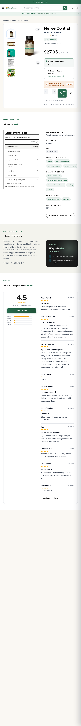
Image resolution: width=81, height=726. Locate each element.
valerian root (12, 155)
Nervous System (70, 166)
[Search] (65, 8)
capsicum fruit (13, 160)
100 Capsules (50, 40)
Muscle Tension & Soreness (57, 180)
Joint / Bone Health (62, 161)
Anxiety (70, 185)
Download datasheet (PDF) (61, 215)
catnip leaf (11, 171)
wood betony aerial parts (16, 180)
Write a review (21, 311)
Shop (14, 20)
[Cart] (76, 8)
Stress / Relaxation (54, 166)
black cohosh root (14, 151)
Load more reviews (50, 498)
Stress (50, 189)
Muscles (66, 199)
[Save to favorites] (71, 93)
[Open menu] (3, 8)
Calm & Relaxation (54, 176)
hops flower (12, 175)
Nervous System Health (56, 185)
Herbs (50, 161)
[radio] (59, 63)
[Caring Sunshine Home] (13, 8)
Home (7, 20)
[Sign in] (71, 8)
